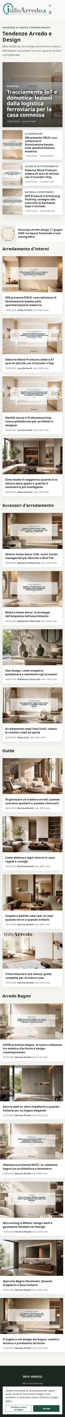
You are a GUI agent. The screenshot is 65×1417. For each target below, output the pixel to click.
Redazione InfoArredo (28, 562)
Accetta (46, 1408)
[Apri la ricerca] (49, 5)
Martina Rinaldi (25, 808)
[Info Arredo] (24, 9)
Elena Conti (23, 737)
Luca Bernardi (24, 368)
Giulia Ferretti (24, 310)
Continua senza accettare (19, 1408)
